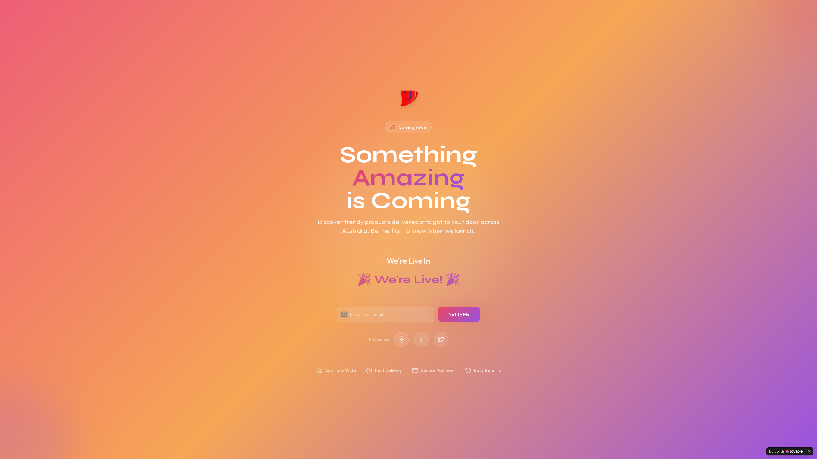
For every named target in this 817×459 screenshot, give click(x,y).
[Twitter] (441, 339)
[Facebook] (421, 339)
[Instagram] (401, 339)
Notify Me (459, 314)
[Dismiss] (809, 451)
